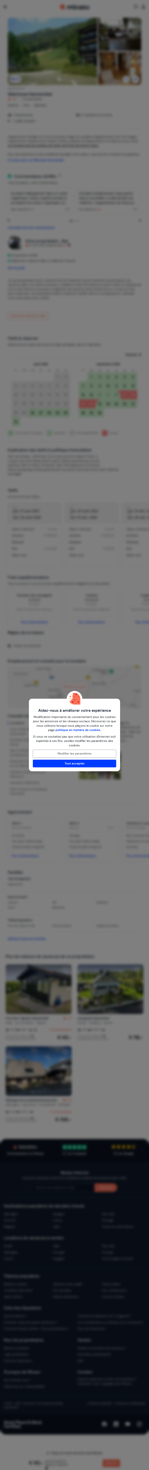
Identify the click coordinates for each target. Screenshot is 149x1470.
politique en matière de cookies (77, 730)
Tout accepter (75, 763)
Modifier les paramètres (75, 754)
